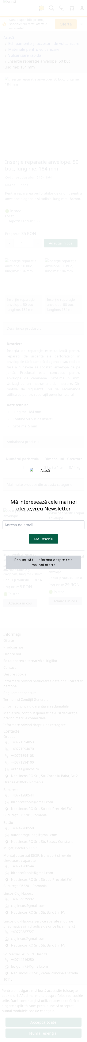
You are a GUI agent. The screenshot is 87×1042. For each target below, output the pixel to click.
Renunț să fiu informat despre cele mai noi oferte (43, 562)
